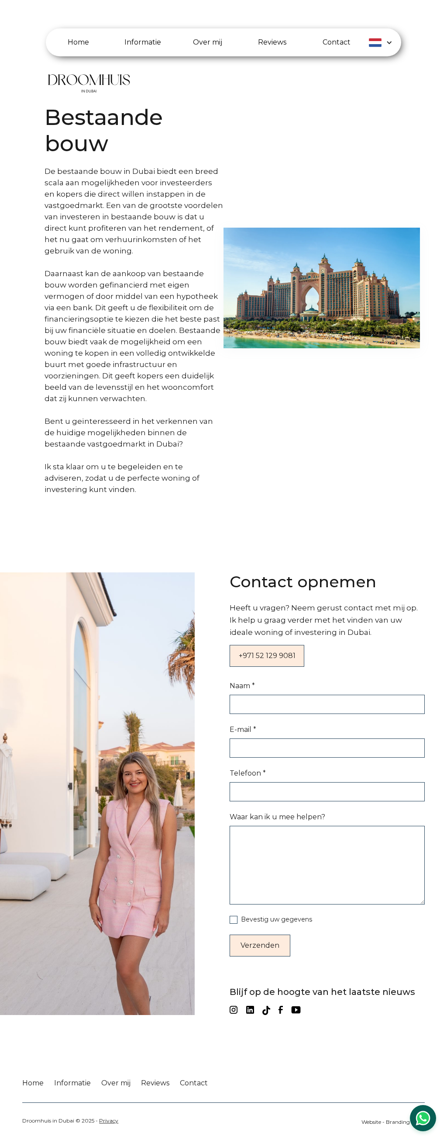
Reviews (155, 1083)
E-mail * (243, 729)
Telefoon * (248, 773)
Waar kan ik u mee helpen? (277, 817)
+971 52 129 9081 (267, 655)
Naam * (242, 686)
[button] (385, 42)
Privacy (108, 1120)
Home (33, 1083)
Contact (194, 1083)
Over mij (116, 1083)
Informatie (72, 1083)
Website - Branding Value (393, 1122)
